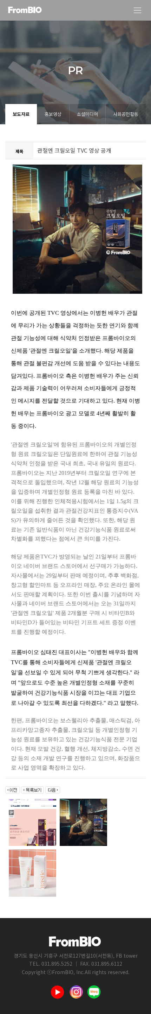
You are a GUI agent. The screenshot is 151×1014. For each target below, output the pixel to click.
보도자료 (21, 114)
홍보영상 (53, 114)
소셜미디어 (87, 114)
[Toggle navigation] (137, 10)
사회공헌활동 (125, 114)
